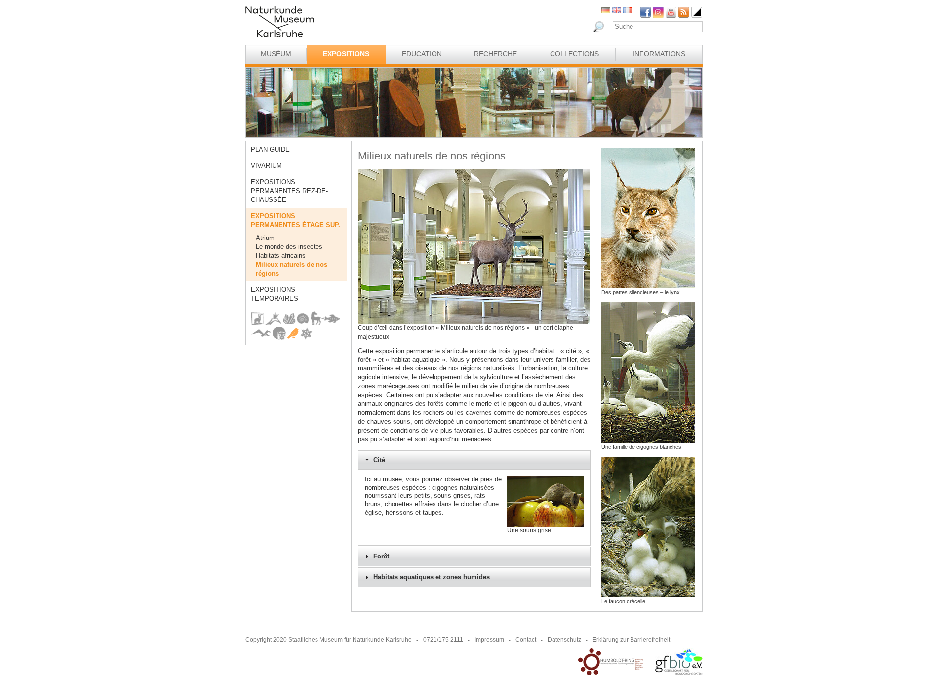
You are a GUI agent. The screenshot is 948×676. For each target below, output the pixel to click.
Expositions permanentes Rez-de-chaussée (289, 190)
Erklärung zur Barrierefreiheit (631, 640)
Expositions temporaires (274, 294)
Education (422, 54)
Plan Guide (270, 149)
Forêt (381, 556)
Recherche (495, 54)
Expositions (346, 54)
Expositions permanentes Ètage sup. (295, 220)
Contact (525, 640)
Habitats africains (281, 255)
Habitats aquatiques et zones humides (431, 577)
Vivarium (266, 165)
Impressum (489, 640)
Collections (574, 54)
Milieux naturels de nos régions (291, 269)
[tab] (474, 460)
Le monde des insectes (289, 246)
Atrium (265, 237)
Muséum (276, 54)
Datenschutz (564, 640)
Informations (658, 54)
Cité (379, 460)
